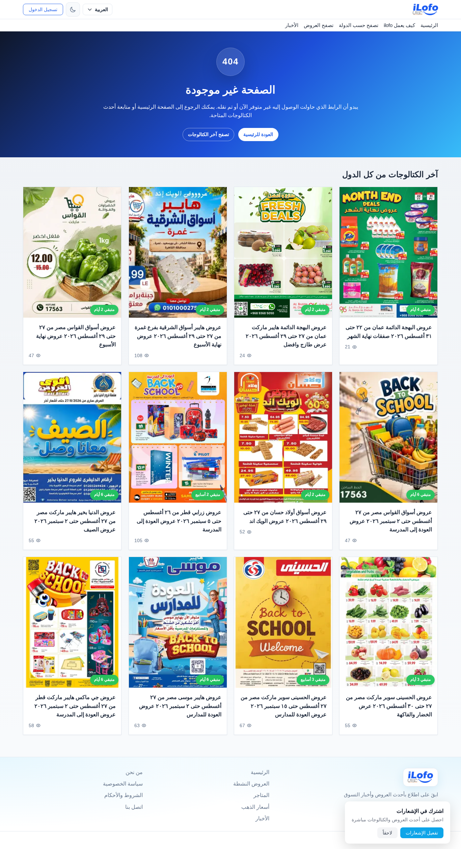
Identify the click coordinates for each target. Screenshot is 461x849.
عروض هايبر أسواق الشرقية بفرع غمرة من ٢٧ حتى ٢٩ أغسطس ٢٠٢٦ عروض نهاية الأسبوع (178, 335)
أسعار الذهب (255, 807)
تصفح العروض (318, 25)
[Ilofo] (420, 777)
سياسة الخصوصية (123, 784)
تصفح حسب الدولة (358, 25)
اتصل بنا (134, 807)
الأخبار (291, 25)
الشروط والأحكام (123, 795)
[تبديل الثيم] (73, 9)
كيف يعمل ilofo (399, 25)
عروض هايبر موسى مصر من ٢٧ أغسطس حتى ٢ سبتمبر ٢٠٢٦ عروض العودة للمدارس (180, 706)
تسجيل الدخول (43, 9)
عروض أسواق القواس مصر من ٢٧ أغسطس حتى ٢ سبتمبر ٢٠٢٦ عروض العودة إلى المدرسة (391, 520)
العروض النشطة (251, 784)
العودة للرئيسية (258, 134)
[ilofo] (425, 9)
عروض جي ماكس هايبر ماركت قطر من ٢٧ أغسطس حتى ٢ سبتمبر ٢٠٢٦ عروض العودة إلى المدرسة (75, 706)
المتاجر (261, 795)
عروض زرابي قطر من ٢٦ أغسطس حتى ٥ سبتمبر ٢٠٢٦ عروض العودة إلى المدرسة (179, 520)
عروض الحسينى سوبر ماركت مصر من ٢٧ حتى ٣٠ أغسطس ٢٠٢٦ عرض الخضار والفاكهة (389, 706)
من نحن (134, 772)
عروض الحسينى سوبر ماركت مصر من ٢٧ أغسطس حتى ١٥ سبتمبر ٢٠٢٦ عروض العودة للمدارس (284, 706)
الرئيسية (429, 25)
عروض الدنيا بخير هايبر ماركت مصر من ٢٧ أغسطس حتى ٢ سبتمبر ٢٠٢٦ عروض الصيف (75, 520)
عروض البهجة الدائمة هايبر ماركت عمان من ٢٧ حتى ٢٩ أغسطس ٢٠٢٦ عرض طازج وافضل (286, 335)
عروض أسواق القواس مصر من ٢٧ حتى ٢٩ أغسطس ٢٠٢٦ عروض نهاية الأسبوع (76, 335)
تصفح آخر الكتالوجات (208, 134)
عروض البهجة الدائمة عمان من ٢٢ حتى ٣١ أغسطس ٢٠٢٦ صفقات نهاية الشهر (389, 331)
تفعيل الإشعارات (422, 832)
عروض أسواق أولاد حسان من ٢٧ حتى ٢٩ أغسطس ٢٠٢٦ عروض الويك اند (285, 516)
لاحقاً (387, 832)
